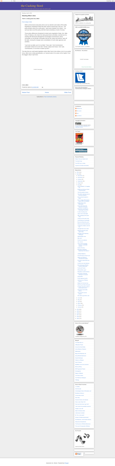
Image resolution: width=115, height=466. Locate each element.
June (79, 297)
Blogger (67, 463)
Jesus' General (78, 362)
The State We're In (79, 342)
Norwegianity (78, 371)
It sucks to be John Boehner (83, 263)
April (79, 301)
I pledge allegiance (82, 253)
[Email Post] (42, 87)
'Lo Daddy (77, 386)
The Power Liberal (79, 375)
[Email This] (22, 85)
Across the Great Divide (80, 346)
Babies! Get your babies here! (81, 158)
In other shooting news (82, 211)
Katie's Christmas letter (80, 410)
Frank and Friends (81, 268)
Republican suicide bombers (84, 271)
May (79, 299)
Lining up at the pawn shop (83, 218)
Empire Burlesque (79, 357)
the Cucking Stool (32, 5)
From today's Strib (27, 22)
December (80, 175)
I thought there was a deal (83, 228)
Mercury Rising (78, 366)
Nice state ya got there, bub (83, 295)
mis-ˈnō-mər (80, 241)
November (80, 177)
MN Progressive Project (80, 368)
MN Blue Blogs (80, 149)
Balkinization (78, 351)
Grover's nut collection (82, 240)
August (79, 182)
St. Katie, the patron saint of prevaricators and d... (83, 287)
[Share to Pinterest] (27, 85)
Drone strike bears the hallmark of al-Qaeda (82, 206)
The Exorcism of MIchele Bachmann (83, 423)
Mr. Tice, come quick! (79, 415)
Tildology (77, 379)
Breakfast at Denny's (79, 393)
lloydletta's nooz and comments (82, 364)
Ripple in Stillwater (79, 373)
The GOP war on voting (80, 163)
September (80, 181)
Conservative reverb (79, 395)
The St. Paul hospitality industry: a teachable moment (82, 245)
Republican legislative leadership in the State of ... (83, 250)
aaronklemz (79, 115)
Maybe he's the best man (83, 283)
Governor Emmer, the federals (81, 399)
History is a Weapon (79, 360)
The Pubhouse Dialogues (80, 377)
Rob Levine (79, 110)
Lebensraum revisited (79, 412)
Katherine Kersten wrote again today (83, 231)
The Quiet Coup (78, 161)
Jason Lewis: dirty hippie (83, 213)
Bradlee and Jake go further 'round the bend (83, 190)
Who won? (80, 238)
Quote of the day (81, 247)
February (80, 305)
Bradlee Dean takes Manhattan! (82, 203)
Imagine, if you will (79, 408)
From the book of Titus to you (84, 255)
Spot (78, 113)
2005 (78, 318)
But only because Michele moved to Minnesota (83, 266)
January (80, 307)
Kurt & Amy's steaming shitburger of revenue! (83, 274)
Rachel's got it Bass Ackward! (84, 284)
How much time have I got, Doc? (82, 404)
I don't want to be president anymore (83, 406)
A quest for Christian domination (82, 165)
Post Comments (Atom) (50, 96)
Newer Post (26, 92)
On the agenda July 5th (82, 278)
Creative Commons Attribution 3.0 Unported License (82, 127)
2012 (78, 172)
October (80, 179)
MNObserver (79, 108)
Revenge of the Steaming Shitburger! (83, 234)
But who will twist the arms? (83, 222)
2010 (78, 309)
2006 (78, 316)
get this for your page (83, 151)
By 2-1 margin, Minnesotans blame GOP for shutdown (83, 200)
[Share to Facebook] (26, 85)
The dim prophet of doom (83, 192)
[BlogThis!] (24, 85)
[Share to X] (25, 85)
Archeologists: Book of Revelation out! (83, 390)
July (79, 184)
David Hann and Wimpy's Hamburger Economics (83, 209)
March (79, 303)
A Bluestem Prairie (79, 344)
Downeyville (80, 276)
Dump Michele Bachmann (80, 355)
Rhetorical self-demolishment (84, 223)
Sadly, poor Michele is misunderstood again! (83, 258)
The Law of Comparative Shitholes (82, 426)
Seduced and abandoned (80, 421)
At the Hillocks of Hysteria (80, 349)
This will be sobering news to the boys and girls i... (84, 195)
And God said (78, 388)
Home (47, 92)
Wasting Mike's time (29, 16)
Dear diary (77, 397)
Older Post (67, 92)
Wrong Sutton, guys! (82, 269)
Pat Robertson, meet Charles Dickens (83, 419)
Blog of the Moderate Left (80, 353)
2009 (78, 311)
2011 (78, 174)
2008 (78, 313)
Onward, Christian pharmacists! (82, 417)
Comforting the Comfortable (83, 220)
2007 (78, 314)
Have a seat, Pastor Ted (80, 401)
